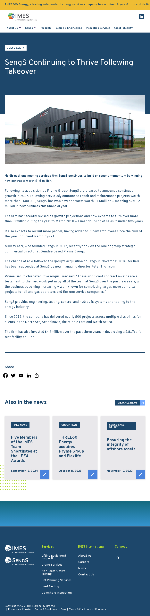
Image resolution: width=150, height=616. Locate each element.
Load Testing (50, 587)
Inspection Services (98, 28)
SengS (29, 28)
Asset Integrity (123, 28)
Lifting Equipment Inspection (53, 558)
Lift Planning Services (56, 580)
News (82, 568)
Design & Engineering (68, 28)
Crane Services (51, 565)
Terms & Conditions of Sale (50, 609)
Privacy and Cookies (19, 609)
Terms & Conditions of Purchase (87, 609)
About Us (12, 28)
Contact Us (86, 575)
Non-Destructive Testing (53, 573)
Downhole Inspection (56, 593)
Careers (83, 562)
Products (46, 28)
